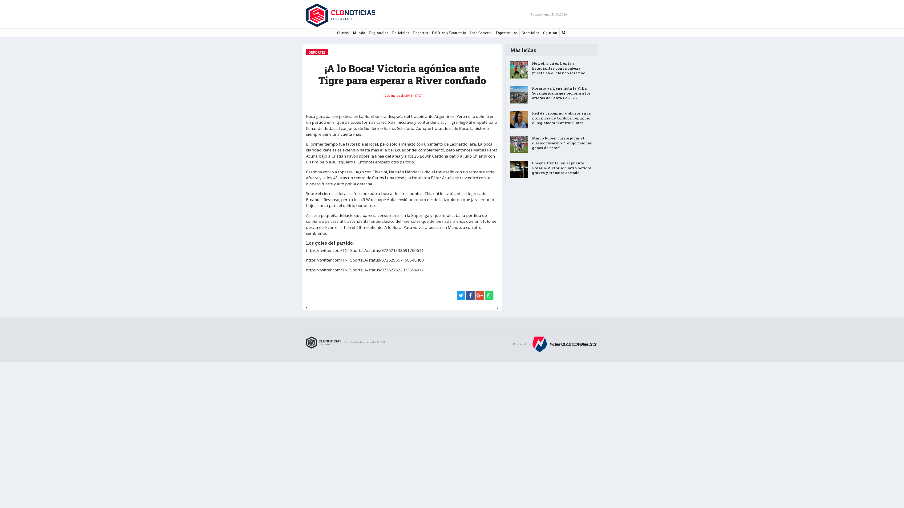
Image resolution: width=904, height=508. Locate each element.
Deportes (420, 33)
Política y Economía (449, 33)
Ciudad (343, 33)
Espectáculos (506, 33)
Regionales (378, 33)
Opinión (550, 33)
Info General (481, 33)
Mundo (359, 33)
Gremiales (530, 33)
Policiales (400, 33)
